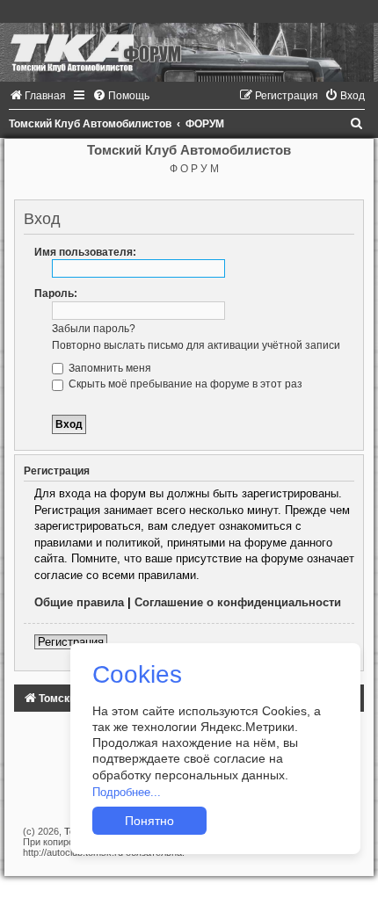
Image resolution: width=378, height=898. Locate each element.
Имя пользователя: (85, 252)
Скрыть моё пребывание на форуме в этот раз (184, 384)
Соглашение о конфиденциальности (237, 602)
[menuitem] (37, 96)
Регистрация (71, 641)
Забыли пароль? (93, 328)
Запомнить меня (108, 368)
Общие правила (79, 602)
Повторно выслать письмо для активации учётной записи (196, 345)
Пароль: (55, 293)
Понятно (149, 821)
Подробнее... (126, 792)
